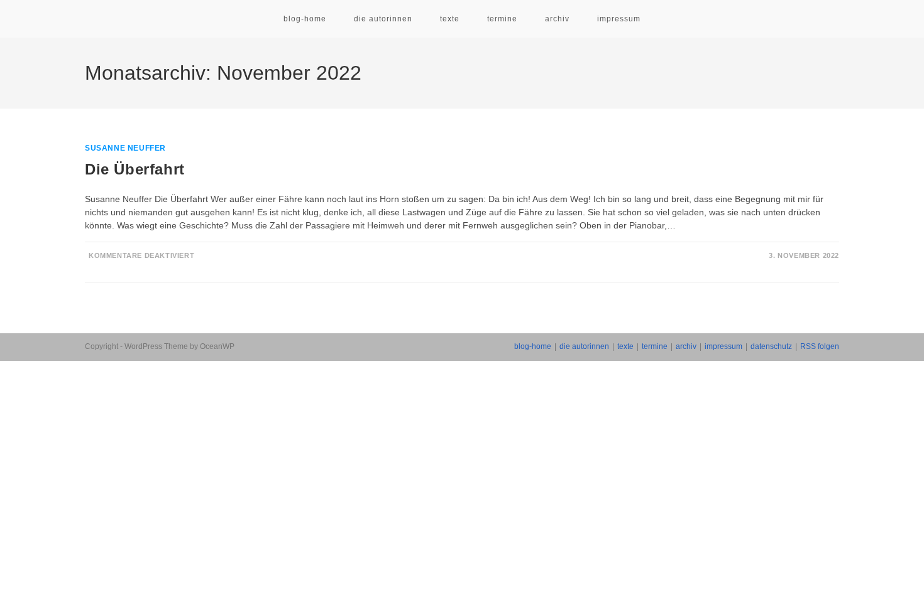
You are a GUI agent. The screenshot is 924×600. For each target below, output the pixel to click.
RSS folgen (819, 346)
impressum (723, 346)
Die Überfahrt (135, 169)
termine (655, 346)
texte (625, 346)
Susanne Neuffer (125, 148)
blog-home (532, 346)
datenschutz (771, 346)
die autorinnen (584, 346)
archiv (686, 346)
